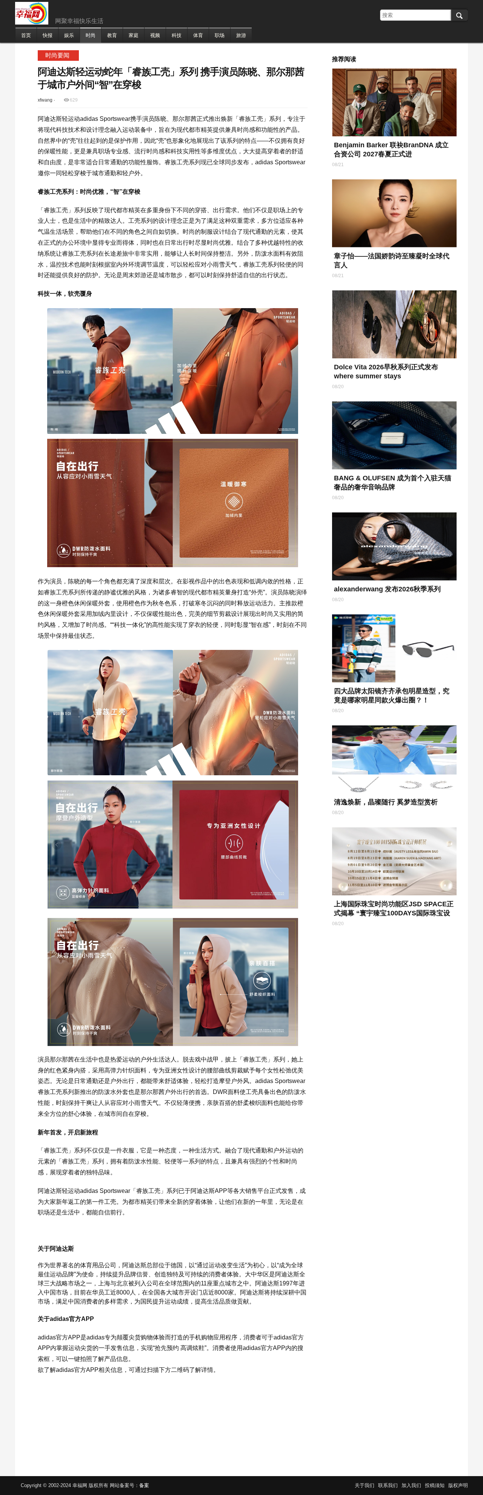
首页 (26, 35)
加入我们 (411, 1485)
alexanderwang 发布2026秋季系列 (387, 589)
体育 (198, 35)
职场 (220, 35)
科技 (177, 35)
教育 (112, 35)
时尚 (90, 35)
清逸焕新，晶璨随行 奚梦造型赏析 (386, 802)
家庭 (133, 35)
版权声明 (458, 1485)
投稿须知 (435, 1485)
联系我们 (388, 1485)
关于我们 (364, 1485)
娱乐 (69, 35)
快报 (47, 35)
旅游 (241, 35)
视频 (155, 35)
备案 (144, 1485)
